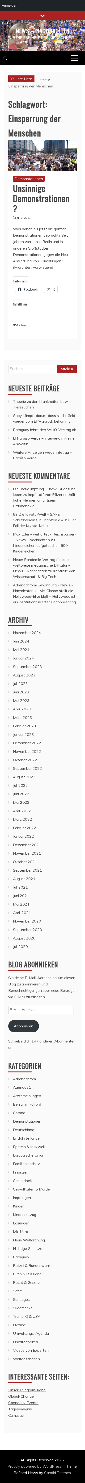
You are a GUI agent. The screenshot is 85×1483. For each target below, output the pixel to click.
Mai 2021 (21, 904)
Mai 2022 (21, 802)
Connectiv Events (23, 1402)
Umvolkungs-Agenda (31, 1333)
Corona (19, 1112)
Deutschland (23, 1129)
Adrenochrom (24, 1078)
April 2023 (22, 709)
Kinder (18, 1206)
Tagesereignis (20, 1409)
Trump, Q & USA (27, 1316)
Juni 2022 (21, 793)
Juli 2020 (20, 946)
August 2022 (24, 776)
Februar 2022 (24, 827)
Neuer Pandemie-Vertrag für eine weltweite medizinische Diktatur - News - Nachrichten (41, 565)
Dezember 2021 (27, 844)
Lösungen (21, 1223)
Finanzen (21, 1172)
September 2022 (27, 768)
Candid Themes (57, 1472)
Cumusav (16, 1415)
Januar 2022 (23, 836)
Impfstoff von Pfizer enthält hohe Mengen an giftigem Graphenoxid (44, 500)
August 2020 (24, 938)
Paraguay (21, 1257)
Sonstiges (21, 1299)
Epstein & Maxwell (29, 1146)
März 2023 (22, 717)
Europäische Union (28, 1155)
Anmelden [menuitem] (9, 5)
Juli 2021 (20, 887)
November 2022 (27, 751)
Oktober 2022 (25, 760)
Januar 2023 (23, 734)
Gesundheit (22, 1180)
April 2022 (22, 810)
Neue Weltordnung (29, 1240)
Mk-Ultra (20, 1231)
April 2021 (22, 912)
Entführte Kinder (27, 1138)
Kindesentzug (24, 1214)
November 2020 (27, 921)
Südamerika (23, 1308)
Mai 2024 (21, 649)
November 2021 (27, 853)
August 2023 (24, 675)
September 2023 (27, 666)
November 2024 (27, 632)
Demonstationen (29, 178)
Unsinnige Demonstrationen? (41, 198)
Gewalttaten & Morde (31, 1189)
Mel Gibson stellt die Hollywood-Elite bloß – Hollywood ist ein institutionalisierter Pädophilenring (44, 596)
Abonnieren (23, 1026)
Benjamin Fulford (27, 1104)
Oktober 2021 (25, 861)
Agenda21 (22, 1087)
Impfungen (22, 1197)
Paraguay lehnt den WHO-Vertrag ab (44, 429)
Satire (18, 1291)
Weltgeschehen (26, 1358)
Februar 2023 (24, 726)
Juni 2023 (21, 692)
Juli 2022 (20, 785)
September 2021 (27, 870)
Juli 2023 (20, 683)
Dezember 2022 (27, 743)
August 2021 (24, 878)
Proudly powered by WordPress (35, 1466)
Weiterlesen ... (21, 325)
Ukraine (19, 1324)
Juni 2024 (21, 641)
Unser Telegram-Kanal (27, 1390)
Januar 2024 (23, 658)
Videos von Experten (31, 1350)
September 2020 (27, 929)
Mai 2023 (21, 700)
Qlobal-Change (21, 1396)
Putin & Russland (27, 1274)
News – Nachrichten (42, 30)
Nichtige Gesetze (27, 1248)
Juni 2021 (21, 895)
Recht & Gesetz (26, 1282)
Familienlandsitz (26, 1163)
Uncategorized (25, 1341)
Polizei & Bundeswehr (31, 1265)
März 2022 (22, 819)
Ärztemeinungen (27, 1095)
